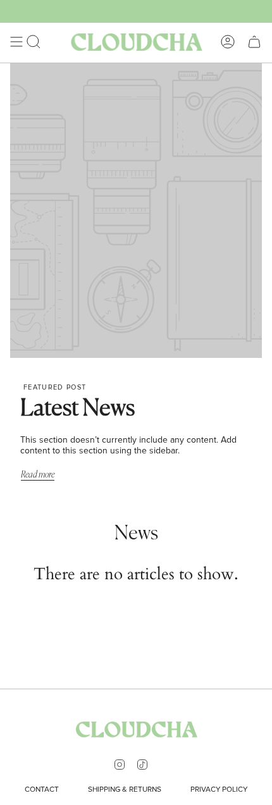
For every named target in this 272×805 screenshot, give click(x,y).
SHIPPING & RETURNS (124, 789)
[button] (33, 41)
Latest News (77, 409)
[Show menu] (16, 41)
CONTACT (42, 789)
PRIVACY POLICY (218, 789)
